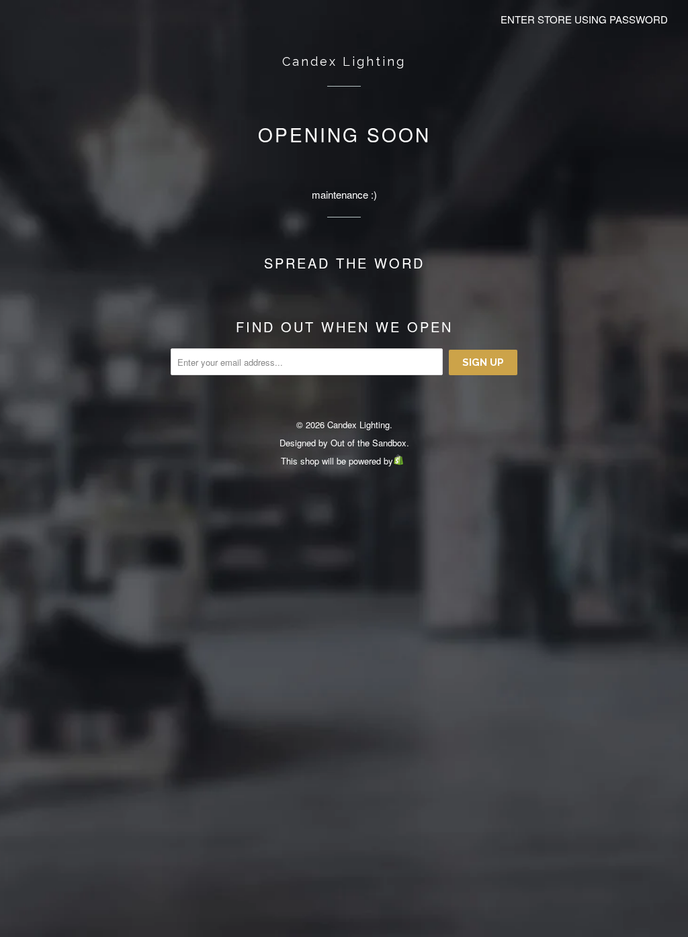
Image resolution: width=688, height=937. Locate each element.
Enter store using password (584, 19)
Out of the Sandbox (368, 442)
